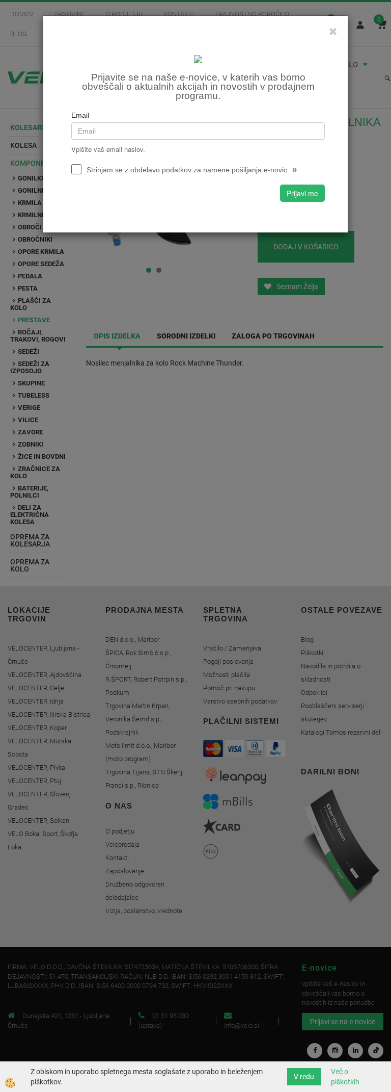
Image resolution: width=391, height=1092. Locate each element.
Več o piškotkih (345, 1077)
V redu (304, 1077)
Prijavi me (302, 193)
